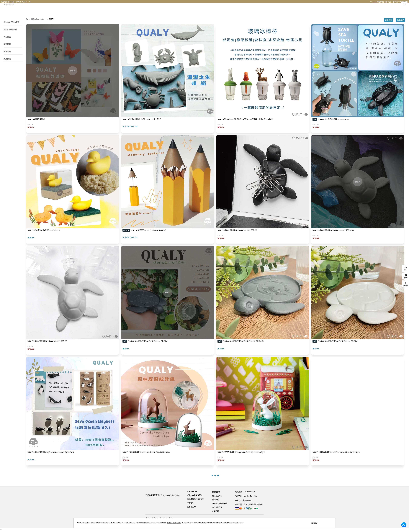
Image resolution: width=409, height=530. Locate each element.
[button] (13, 21)
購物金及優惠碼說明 (220, 503)
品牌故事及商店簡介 (195, 495)
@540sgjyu (247, 500)
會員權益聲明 (217, 496)
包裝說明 (190, 503)
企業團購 (215, 511)
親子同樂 (7, 59)
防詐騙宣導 (191, 507)
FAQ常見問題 (217, 507)
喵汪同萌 (7, 44)
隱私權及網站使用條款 (174, 523)
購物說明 (215, 500)
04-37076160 (249, 492)
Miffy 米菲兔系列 (10, 29)
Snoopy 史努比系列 (11, 22)
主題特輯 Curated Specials (37, 19)
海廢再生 (7, 37)
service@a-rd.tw (250, 496)
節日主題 (7, 51)
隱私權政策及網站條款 (195, 499)
